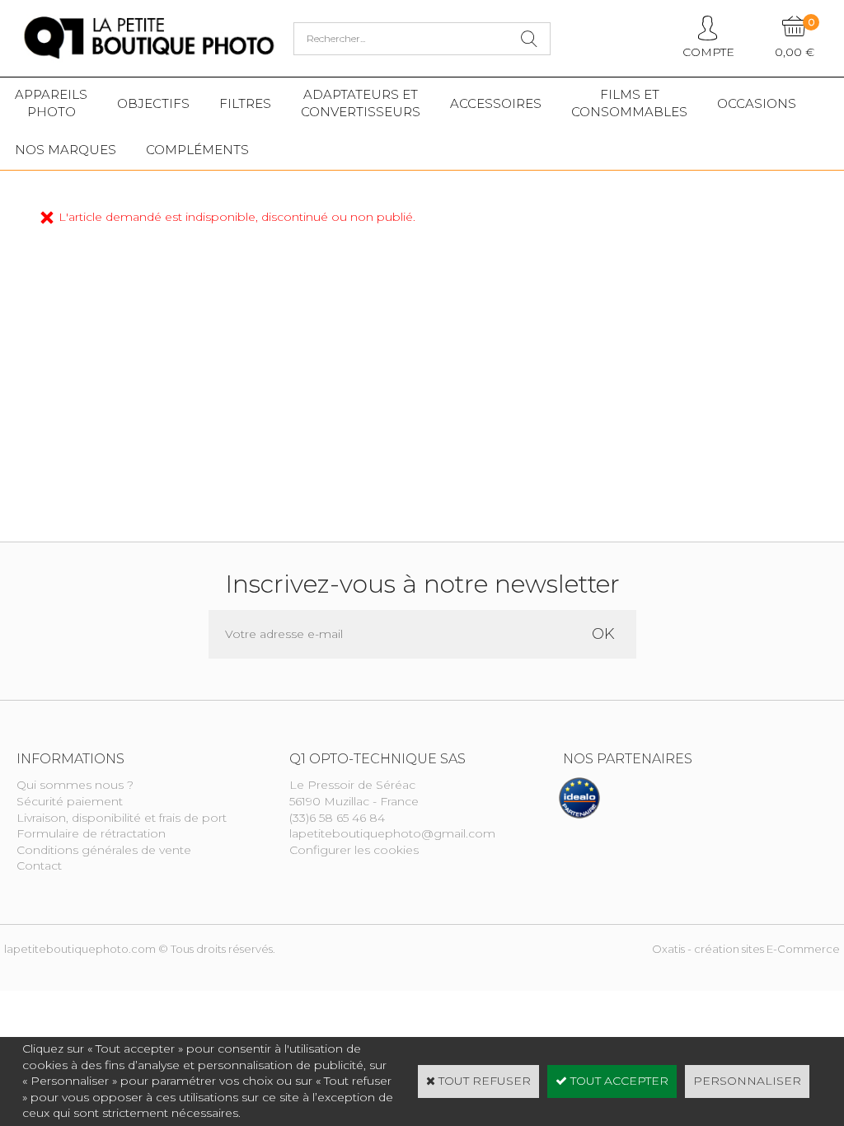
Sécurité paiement (69, 801)
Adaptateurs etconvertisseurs (360, 103)
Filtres (245, 103)
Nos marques (65, 149)
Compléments (197, 149)
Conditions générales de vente (103, 849)
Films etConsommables (629, 103)
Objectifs (153, 103)
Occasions (756, 103)
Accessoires (496, 103)
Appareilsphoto (51, 103)
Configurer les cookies (354, 849)
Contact (39, 865)
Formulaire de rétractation (91, 833)
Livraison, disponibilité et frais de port (121, 817)
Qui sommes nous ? (75, 784)
